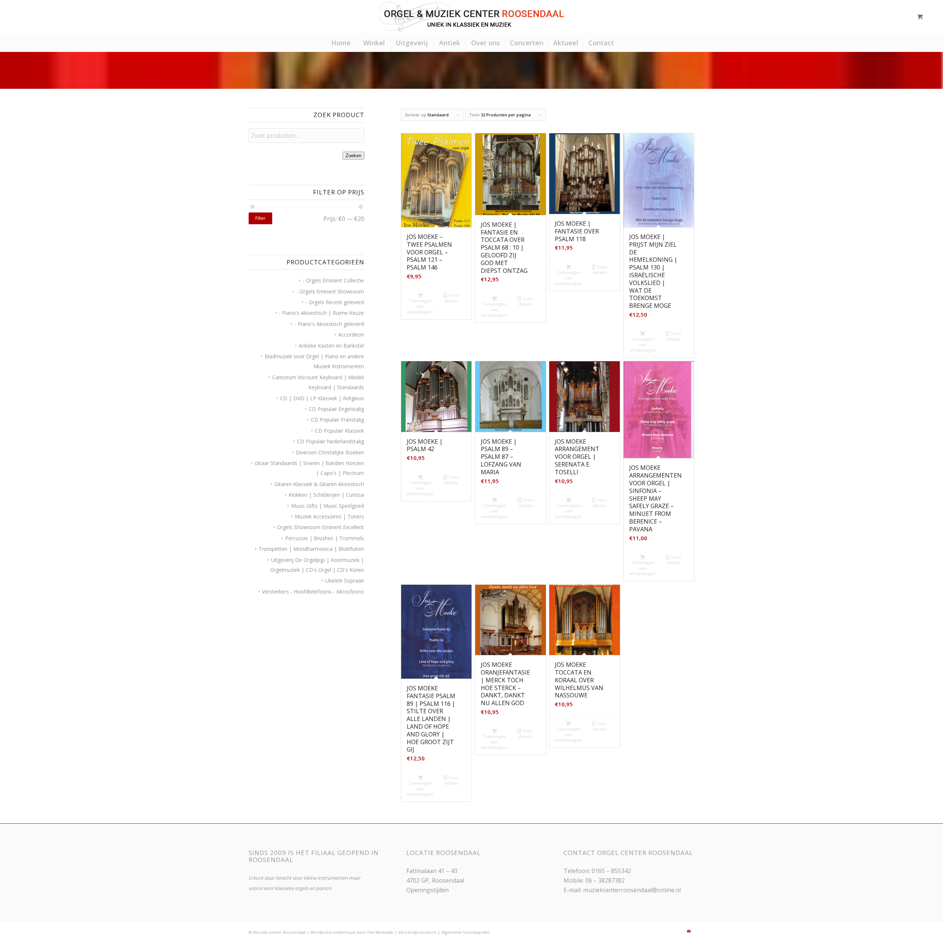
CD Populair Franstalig (337, 419)
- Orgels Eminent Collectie (333, 280)
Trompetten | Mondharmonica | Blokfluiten (311, 548)
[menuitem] (340, 43)
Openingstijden (427, 890)
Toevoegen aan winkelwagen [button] (420, 306)
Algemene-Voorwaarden (465, 932)
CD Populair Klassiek (339, 430)
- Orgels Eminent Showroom (330, 291)
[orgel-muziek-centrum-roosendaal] (471, 16)
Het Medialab (380, 932)
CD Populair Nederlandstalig (330, 441)
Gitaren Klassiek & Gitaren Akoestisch (319, 484)
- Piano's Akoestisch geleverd (329, 323)
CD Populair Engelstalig (336, 408)
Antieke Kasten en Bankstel (331, 345)
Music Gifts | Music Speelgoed (327, 505)
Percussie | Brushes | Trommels (324, 538)
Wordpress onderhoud (333, 932)
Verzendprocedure (417, 932)
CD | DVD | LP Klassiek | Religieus (322, 398)
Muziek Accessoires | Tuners (329, 516)
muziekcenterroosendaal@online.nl (632, 890)
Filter (260, 218)
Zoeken (353, 155)
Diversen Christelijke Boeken (330, 452)
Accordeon (351, 334)
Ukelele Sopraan (344, 580)
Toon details (451, 297)
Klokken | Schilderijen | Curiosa (326, 494)
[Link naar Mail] (688, 931)
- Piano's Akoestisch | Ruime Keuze (321, 312)
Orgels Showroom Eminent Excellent (320, 527)
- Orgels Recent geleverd (334, 302)
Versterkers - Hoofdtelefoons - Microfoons (313, 591)
